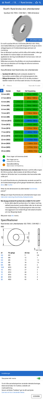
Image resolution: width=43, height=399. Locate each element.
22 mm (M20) (5, 140)
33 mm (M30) (5, 147)
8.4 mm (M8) (5, 117)
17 (2, 274)
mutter (10, 185)
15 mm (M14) (5, 128)
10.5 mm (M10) (6, 121)
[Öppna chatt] (36, 2)
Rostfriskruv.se (8, 2)
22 (2, 279)
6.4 (2, 262)
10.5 (2, 267)
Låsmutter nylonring (7, 197)
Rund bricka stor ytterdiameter (28, 2)
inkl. (12, 215)
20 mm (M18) (5, 136)
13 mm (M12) (5, 124)
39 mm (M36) (5, 151)
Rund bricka (33, 189)
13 (2, 270)
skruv (2, 185)
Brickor (16, 2)
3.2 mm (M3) (5, 94)
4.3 (2, 257)
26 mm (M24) (5, 143)
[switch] (38, 378)
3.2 (2, 255)
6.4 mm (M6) (5, 109)
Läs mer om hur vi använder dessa (13, 392)
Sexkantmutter (28, 197)
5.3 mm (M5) (5, 105)
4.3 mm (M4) (5, 102)
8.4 (2, 265)
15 (2, 272)
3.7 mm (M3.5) (6, 98)
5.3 (2, 260)
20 (2, 277)
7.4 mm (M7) (5, 113)
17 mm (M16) (5, 132)
